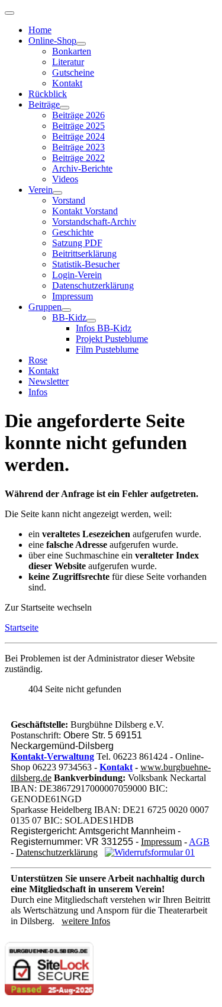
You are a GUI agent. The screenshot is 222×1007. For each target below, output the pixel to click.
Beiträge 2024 (78, 136)
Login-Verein (77, 275)
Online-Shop (52, 40)
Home (40, 30)
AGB (199, 842)
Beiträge (44, 104)
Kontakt (67, 83)
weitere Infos (86, 921)
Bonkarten (71, 51)
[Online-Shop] (81, 44)
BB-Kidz (69, 317)
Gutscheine (73, 72)
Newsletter (48, 381)
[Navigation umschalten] (9, 13)
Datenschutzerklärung (93, 285)
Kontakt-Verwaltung (52, 756)
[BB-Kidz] (91, 320)
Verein (40, 190)
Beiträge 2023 (78, 147)
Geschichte (73, 232)
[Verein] (57, 193)
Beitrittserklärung (84, 253)
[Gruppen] (66, 310)
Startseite (21, 627)
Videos (65, 179)
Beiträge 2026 (78, 115)
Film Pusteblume (107, 349)
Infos (37, 392)
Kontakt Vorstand (85, 211)
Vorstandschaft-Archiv (94, 222)
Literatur (68, 62)
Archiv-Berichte (82, 168)
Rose (37, 360)
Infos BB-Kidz (103, 328)
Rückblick (47, 94)
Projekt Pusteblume (112, 339)
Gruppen (45, 307)
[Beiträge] (64, 107)
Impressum (72, 296)
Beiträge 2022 (78, 158)
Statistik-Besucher (86, 264)
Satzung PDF (77, 243)
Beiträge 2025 (78, 126)
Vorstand (68, 200)
